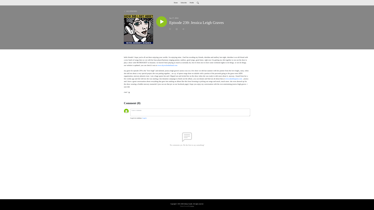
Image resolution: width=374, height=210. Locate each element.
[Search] (198, 3)
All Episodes (131, 11)
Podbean (192, 206)
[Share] (183, 29)
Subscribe (184, 3)
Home (176, 3)
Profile (192, 3)
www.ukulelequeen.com (233, 79)
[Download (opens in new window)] (177, 29)
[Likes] (170, 29)
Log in (144, 118)
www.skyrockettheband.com (167, 65)
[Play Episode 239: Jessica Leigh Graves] (161, 21)
